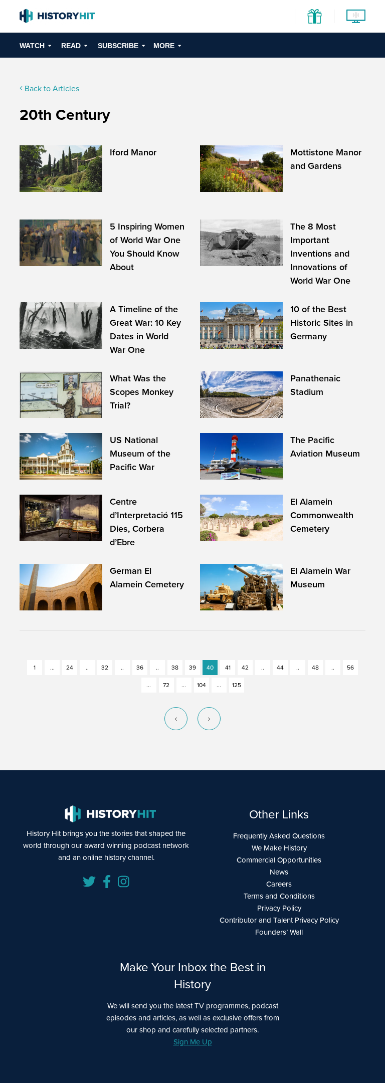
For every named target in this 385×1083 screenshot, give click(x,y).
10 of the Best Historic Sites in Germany (321, 322)
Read (71, 46)
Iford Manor (133, 152)
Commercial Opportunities (279, 859)
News (279, 872)
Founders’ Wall (279, 932)
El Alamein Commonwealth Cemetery (321, 515)
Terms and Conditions (279, 896)
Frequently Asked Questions (279, 835)
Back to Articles (51, 88)
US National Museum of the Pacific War (140, 453)
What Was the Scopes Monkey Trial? (141, 391)
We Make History (279, 847)
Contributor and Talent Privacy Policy (279, 920)
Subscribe (118, 46)
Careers (279, 884)
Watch (32, 46)
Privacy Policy (279, 908)
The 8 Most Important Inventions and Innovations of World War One (320, 253)
